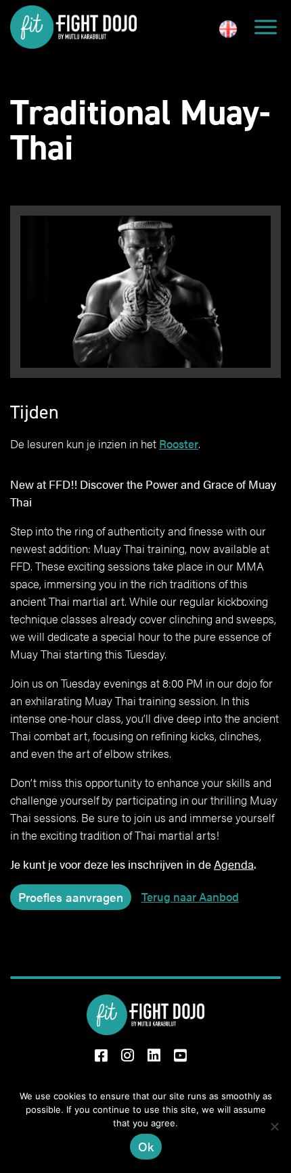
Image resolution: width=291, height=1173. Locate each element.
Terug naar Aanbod (190, 896)
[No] (274, 1126)
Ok (146, 1146)
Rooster (178, 443)
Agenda (234, 864)
